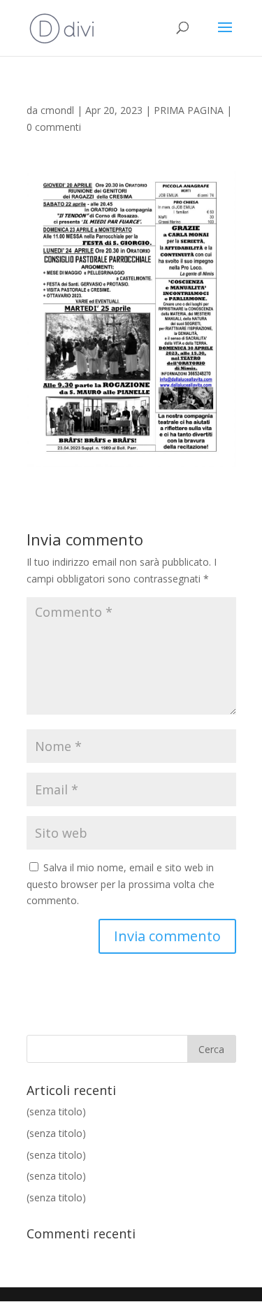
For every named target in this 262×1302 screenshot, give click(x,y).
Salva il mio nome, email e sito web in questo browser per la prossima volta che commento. (120, 884)
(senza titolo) (56, 1111)
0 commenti (54, 127)
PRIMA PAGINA (189, 110)
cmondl (57, 110)
